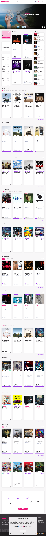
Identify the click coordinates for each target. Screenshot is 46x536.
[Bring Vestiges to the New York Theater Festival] (28, 265)
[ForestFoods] (28, 198)
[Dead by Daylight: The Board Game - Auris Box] (17, 232)
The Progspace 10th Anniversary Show (28, 375)
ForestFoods (27, 206)
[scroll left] (42, 27)
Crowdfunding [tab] (11, 157)
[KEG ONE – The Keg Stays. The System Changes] (28, 299)
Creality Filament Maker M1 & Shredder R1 (5, 106)
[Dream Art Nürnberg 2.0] (39, 198)
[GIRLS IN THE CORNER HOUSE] (6, 265)
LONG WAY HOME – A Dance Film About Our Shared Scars (6, 308)
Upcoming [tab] (6, 157)
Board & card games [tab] (5, 224)
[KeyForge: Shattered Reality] (39, 366)
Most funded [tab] (7, 325)
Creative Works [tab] (12, 90)
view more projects (41, 119)
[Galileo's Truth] (17, 366)
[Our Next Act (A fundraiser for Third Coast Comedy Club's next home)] (17, 164)
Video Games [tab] (14, 224)
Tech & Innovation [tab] (6, 90)
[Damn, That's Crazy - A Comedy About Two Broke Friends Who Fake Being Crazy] (39, 164)
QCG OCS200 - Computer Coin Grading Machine (39, 140)
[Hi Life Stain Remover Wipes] (17, 299)
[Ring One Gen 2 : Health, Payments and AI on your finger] (27, 65)
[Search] (17, 2)
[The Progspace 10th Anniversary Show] (28, 366)
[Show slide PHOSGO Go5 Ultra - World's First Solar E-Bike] (24, 27)
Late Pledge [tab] (15, 157)
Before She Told (39, 273)
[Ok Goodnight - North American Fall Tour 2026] (28, 164)
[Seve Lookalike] (39, 299)
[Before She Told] (39, 265)
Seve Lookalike (39, 306)
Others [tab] (18, 224)
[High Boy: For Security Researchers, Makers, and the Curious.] (16, 65)
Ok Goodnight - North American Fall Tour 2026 (28, 173)
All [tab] (2, 90)
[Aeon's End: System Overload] (6, 366)
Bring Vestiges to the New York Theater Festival (28, 274)
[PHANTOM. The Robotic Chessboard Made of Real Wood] (39, 97)
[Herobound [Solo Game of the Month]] (28, 232)
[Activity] (38, 1)
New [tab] (2, 359)
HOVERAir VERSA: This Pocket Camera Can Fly (5, 140)
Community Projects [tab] (18, 90)
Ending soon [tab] (20, 157)
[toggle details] (21, 58)
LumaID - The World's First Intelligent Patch (17, 274)
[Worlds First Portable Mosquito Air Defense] (28, 97)
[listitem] (6, 55)
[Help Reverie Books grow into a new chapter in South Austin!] (17, 198)
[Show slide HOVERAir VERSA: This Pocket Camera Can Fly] (19, 27)
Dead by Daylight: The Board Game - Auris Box (17, 241)
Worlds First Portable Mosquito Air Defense (28, 106)
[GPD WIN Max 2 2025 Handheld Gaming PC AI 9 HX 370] (17, 97)
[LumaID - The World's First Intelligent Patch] (17, 265)
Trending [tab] (3, 325)
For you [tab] (3, 157)
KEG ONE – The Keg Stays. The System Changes (28, 308)
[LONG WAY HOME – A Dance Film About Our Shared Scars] (6, 299)
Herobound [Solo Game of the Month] (28, 241)
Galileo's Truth (16, 374)
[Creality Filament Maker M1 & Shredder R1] (6, 97)
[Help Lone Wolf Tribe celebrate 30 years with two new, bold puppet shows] (6, 164)
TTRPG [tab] (10, 224)
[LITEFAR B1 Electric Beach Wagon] (28, 131)
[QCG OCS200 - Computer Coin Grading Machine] (39, 131)
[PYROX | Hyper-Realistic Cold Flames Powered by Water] (16, 39)
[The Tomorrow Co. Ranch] (6, 198)
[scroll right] (44, 27)
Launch (6, 37)
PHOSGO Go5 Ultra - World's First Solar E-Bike (17, 140)
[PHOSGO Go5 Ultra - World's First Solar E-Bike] (17, 131)
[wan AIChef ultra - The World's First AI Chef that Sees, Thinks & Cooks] (27, 39)
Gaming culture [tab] (24, 90)
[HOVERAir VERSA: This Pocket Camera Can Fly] (6, 131)
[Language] (35, 1)
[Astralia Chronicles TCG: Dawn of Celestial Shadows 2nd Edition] (39, 232)
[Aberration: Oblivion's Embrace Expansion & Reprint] (6, 232)
